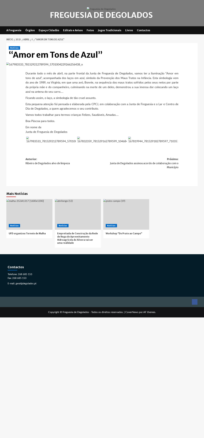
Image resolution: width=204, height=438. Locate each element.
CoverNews (131, 312)
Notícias (14, 48)
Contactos (143, 30)
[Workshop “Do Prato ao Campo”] (126, 214)
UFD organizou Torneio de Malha (27, 233)
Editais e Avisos (73, 30)
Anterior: (48, 161)
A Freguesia (13, 30)
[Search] (196, 30)
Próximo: (144, 163)
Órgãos (30, 30)
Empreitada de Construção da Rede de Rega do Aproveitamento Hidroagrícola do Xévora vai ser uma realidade (77, 238)
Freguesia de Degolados (101, 15)
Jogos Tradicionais (109, 30)
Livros (129, 30)
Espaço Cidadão (49, 30)
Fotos (90, 30)
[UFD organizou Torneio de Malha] (29, 214)
